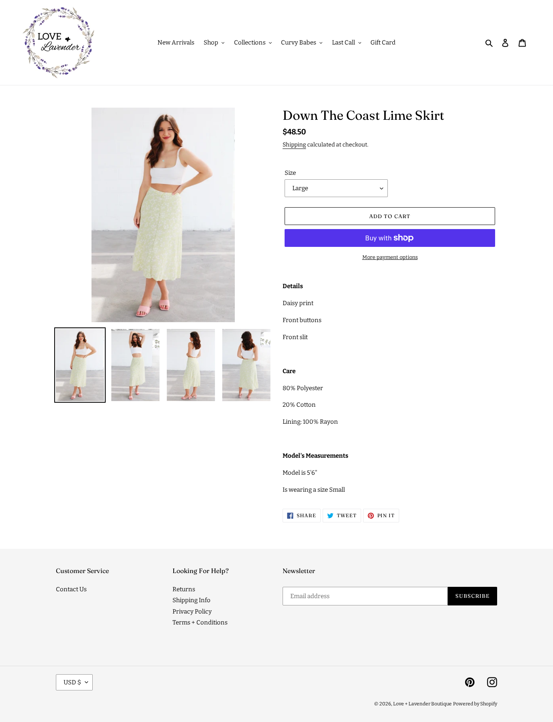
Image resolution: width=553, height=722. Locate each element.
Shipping (294, 144)
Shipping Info (191, 600)
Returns (183, 589)
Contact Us (71, 589)
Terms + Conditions (200, 622)
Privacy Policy (192, 611)
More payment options (390, 257)
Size (290, 172)
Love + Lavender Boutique (422, 704)
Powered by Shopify (475, 704)
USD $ (72, 682)
